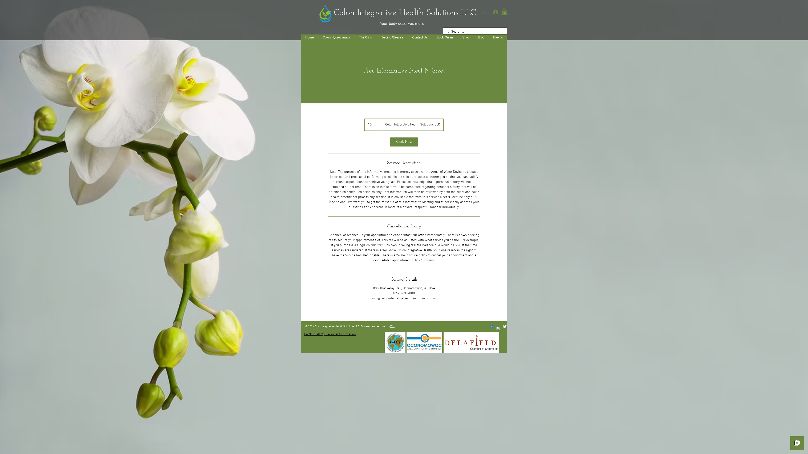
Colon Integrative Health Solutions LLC (394, 12)
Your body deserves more (402, 23)
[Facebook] (492, 327)
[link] (404, 141)
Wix (392, 326)
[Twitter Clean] (505, 327)
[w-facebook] (498, 329)
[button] (504, 11)
